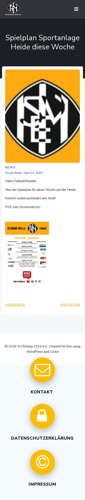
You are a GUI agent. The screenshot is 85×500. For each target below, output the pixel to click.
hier (37, 207)
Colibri (54, 351)
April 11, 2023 (33, 173)
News (10, 167)
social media (13, 173)
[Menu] (76, 9)
